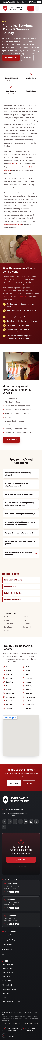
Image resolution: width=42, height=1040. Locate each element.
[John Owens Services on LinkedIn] (31, 821)
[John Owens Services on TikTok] (20, 821)
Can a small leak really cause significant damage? (16, 484)
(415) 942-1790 (13, 924)
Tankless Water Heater (10, 981)
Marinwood (10, 686)
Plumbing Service (8, 964)
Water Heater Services (12, 599)
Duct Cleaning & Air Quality (11, 1001)
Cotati (8, 671)
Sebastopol (27, 627)
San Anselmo (8, 624)
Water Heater (6, 945)
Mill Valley (26, 617)
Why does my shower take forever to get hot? (20, 542)
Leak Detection (10, 586)
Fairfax (28, 671)
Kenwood (29, 678)
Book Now (14, 783)
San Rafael (26, 624)
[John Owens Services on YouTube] (26, 821)
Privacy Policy (33, 1023)
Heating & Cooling (8, 940)
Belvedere (9, 667)
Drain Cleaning (7, 968)
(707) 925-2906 (35, 2)
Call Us (27, 58)
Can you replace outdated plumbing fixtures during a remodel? (19, 504)
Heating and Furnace (9, 989)
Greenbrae (29, 674)
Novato (6, 620)
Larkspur (29, 682)
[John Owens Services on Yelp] (36, 821)
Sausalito (9, 705)
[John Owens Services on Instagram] (10, 821)
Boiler (4, 997)
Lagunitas (9, 682)
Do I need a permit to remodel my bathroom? (18, 553)
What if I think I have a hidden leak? (19, 494)
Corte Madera (30, 667)
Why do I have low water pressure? (19, 533)
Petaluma (26, 620)
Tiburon (6, 630)
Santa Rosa (8, 627)
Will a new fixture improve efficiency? (20, 514)
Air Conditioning (7, 985)
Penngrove (10, 693)
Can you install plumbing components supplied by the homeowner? (20, 523)
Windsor (28, 708)
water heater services (13, 224)
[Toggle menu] (37, 8)
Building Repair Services (13, 593)
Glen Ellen (9, 674)
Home (4, 21)
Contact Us (6, 1023)
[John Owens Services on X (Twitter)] (15, 821)
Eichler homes (22, 296)
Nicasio (8, 689)
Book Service (11, 58)
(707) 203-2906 (13, 908)
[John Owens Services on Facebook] (4, 821)
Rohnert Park (10, 697)
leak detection (13, 164)
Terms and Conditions (19, 1023)
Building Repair (7, 950)
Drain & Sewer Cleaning (13, 580)
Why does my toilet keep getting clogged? (18, 474)
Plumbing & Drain (8, 935)
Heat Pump (6, 993)
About (4, 954)
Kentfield (7, 617)
